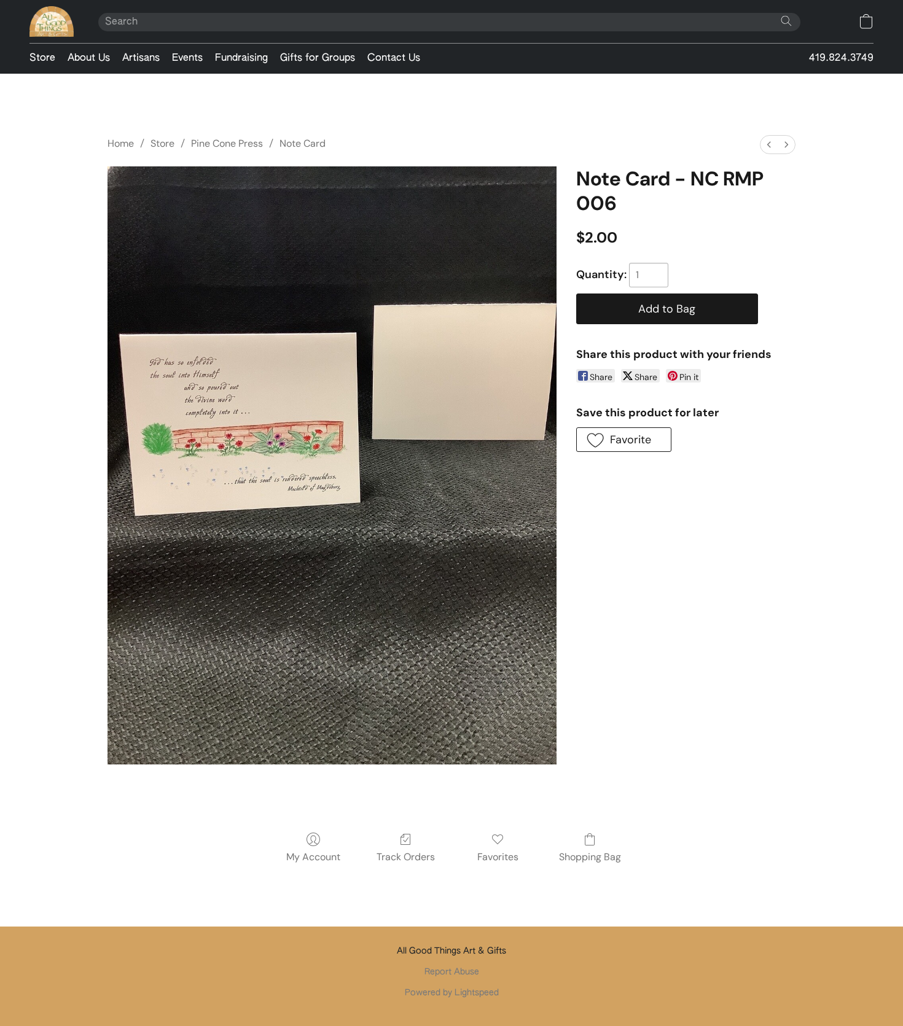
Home (121, 143)
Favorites (497, 856)
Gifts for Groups (317, 58)
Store (42, 58)
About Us (89, 58)
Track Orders (406, 856)
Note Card (303, 143)
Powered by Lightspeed (452, 993)
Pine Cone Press (227, 143)
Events (187, 58)
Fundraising (241, 58)
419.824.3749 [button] (841, 58)
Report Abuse (451, 972)
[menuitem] (769, 145)
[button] (51, 21)
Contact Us (393, 58)
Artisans (141, 58)
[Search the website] (786, 20)
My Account (313, 856)
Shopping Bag (590, 856)
